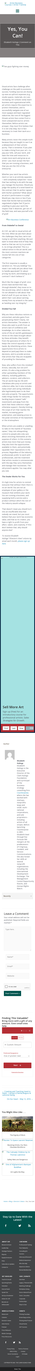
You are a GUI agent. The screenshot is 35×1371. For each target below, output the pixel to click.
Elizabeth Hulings (11, 42)
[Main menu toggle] (17, 11)
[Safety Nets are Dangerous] (17, 1153)
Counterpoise (22, 793)
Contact (23, 1351)
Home (5, 1201)
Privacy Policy (10, 1349)
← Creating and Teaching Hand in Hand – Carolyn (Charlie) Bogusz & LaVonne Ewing (16, 1093)
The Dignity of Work (17, 1135)
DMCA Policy (13, 1351)
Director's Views (19, 1201)
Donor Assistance (13, 1354)
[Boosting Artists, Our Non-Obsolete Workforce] (17, 1140)
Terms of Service (23, 1349)
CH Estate (24, 1354)
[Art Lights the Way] (17, 1166)
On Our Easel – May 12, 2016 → (20, 1099)
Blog (10, 1201)
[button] (30, 728)
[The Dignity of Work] (17, 1124)
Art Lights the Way (17, 1172)
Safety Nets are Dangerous (17, 1159)
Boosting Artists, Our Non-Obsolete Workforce (17, 1146)
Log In (17, 1357)
